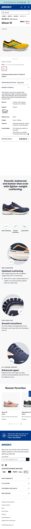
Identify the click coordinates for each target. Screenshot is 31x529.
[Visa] (4, 471)
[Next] (21, 424)
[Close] (28, 2)
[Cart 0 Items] (25, 7)
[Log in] (21, 7)
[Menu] (28, 7)
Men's (10, 16)
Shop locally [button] (20, 82)
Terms (3, 508)
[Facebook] (6, 465)
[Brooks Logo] (15, 445)
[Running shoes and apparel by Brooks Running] (7, 7)
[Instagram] (2, 465)
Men (25, 2)
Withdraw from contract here (8, 520)
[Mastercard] (9, 471)
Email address (5, 456)
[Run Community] (15, 478)
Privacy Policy (5, 511)
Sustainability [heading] (6, 128)
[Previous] (9, 424)
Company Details (6, 505)
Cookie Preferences (6, 517)
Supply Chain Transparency (8, 502)
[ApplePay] (26, 471)
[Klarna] (20, 471)
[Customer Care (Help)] (15, 488)
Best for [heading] (4, 102)
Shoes (16, 16)
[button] (15, 41)
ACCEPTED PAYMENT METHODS (12, 468)
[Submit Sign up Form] (27, 459)
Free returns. (17, 437)
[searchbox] (16, 12)
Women (21, 2)
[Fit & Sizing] (15, 483)
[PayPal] (15, 471)
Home (4, 16)
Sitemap (4, 514)
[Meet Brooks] (15, 493)
